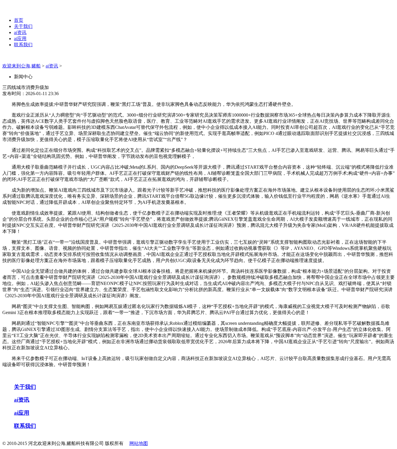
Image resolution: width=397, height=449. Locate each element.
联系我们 (23, 44)
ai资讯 (20, 32)
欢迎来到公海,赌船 (21, 65)
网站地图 (138, 443)
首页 (18, 20)
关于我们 (23, 26)
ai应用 (20, 38)
